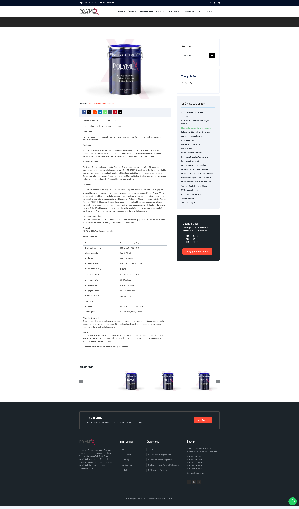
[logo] (87, 439)
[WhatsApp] (104, 112)
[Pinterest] (115, 112)
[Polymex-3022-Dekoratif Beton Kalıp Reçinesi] (94, 381)
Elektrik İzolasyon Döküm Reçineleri (101, 103)
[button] (216, 11)
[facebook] (182, 83)
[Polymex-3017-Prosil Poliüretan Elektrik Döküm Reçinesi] (167, 381)
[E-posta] (120, 112)
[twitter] (186, 83)
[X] (89, 112)
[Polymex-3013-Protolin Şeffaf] (204, 381)
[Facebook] (84, 112)
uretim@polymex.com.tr (106, 3)
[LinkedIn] (99, 112)
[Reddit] (94, 112)
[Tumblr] (110, 112)
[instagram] (191, 83)
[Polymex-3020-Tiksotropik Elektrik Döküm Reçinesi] (131, 381)
